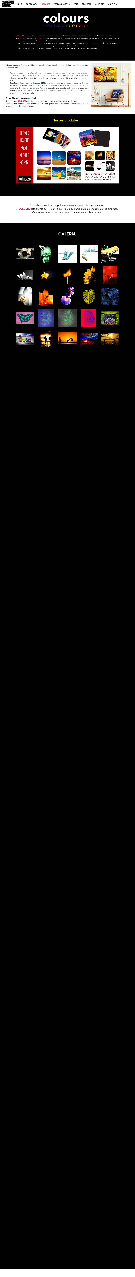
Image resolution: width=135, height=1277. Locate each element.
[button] (67, 155)
